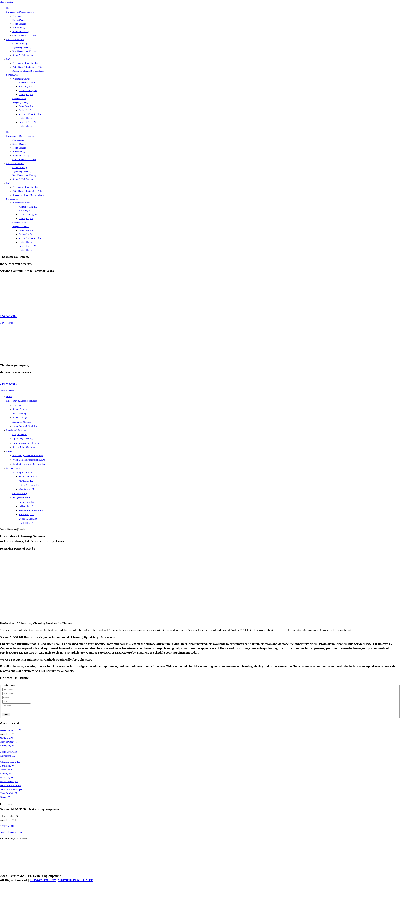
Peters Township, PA (28, 90)
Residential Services (15, 39)
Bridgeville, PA (25, 110)
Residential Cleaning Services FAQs (28, 71)
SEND (6, 714)
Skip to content (6, 2)
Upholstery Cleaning (21, 47)
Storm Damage (19, 24)
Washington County (21, 79)
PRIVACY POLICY (43, 880)
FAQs (8, 59)
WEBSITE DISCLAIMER (75, 880)
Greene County (19, 98)
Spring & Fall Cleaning (22, 55)
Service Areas (12, 75)
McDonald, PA (6, 778)
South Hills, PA (26, 118)
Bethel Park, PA (26, 106)
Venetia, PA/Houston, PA (30, 114)
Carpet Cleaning (19, 43)
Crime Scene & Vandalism (24, 35)
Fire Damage (18, 16)
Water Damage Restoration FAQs (27, 67)
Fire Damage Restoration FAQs (26, 63)
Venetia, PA (5, 797)
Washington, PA (26, 94)
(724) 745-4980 (281, 630)
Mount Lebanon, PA (28, 83)
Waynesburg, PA (7, 756)
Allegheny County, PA (10, 762)
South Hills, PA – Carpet (11, 789)
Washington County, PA (10, 730)
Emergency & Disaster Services (20, 12)
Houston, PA (5, 773)
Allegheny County (20, 102)
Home (9, 8)
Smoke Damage (19, 20)
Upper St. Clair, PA (27, 122)
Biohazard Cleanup (20, 31)
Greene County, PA (8, 752)
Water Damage (18, 28)
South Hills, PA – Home (10, 785)
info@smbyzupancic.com (11, 832)
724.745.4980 (8, 316)
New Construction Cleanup (24, 51)
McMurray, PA (25, 87)
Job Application (7, 844)
